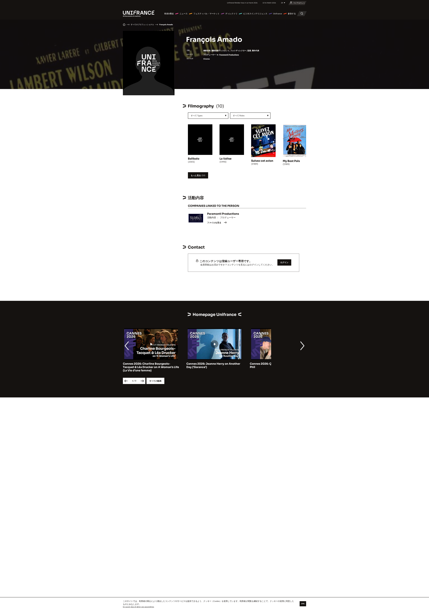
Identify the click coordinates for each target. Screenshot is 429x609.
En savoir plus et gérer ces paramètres (138, 607)
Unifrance (277, 13)
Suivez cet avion (262, 160)
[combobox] (208, 115)
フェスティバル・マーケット (206, 13)
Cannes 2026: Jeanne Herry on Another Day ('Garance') (213, 365)
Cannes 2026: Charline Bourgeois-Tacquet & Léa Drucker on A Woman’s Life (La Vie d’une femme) (151, 367)
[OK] (303, 604)
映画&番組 (169, 13)
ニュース (184, 13)
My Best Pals (291, 161)
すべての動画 (155, 381)
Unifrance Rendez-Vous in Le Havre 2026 (242, 3)
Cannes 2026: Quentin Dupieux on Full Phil (276, 365)
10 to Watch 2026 (269, 3)
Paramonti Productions (229, 55)
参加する (292, 13)
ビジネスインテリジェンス (255, 13)
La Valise (225, 158)
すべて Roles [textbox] (239, 115)
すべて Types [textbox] (197, 115)
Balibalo (193, 158)
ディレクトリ (231, 13)
